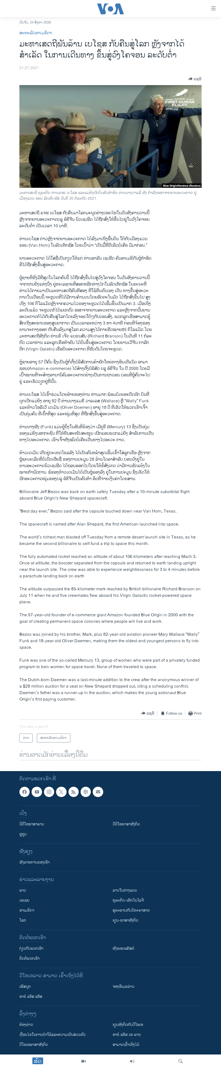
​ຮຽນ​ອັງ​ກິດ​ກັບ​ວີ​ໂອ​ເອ (128, 1025)
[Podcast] (86, 792)
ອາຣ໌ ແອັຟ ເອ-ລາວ (127, 1035)
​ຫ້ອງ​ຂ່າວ (26, 1025)
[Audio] (132, 1061)
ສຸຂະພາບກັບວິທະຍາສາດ (131, 910)
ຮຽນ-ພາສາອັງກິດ (125, 920)
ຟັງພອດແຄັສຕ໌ (123, 949)
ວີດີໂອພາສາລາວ (31, 824)
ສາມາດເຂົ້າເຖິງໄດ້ (126, 1045)
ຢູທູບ (23, 834)
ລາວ (22, 890)
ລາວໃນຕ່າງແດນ (125, 890)
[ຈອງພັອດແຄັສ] (98, 792)
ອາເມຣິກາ (26, 910)
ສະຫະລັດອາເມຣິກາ (35, 33)
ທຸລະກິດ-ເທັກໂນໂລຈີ (128, 900)
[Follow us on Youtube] (37, 792)
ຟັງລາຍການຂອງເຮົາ (34, 862)
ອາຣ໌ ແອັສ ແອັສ (30, 997)
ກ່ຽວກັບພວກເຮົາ (31, 949)
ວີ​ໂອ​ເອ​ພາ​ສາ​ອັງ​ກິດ (33, 1045)
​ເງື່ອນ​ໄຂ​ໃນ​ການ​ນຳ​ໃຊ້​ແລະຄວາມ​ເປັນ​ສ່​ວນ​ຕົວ (52, 1035)
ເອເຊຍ (24, 900)
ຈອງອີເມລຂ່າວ (123, 987)
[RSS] (73, 792)
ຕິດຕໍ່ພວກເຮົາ (29, 959)
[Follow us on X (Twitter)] (61, 792)
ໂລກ (22, 920)
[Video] (83, 1061)
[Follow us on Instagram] (49, 792)
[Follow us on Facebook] (24, 792)
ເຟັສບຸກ (25, 987)
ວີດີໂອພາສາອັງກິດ (126, 824)
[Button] (195, 79)
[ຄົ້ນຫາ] (180, 1061)
